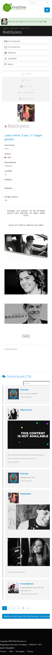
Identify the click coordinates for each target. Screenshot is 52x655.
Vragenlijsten (27, 92)
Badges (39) (28, 98)
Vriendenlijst (14, 41)
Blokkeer (11, 52)
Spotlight (12, 58)
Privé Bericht (13, 47)
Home (5, 28)
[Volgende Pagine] (23, 608)
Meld (10, 64)
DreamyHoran (27, 583)
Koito (10, 21)
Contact (3, 651)
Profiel (27, 74)
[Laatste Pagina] (28, 608)
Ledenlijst (14, 28)
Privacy (30, 651)
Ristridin (24, 389)
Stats (27, 80)
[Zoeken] (47, 2)
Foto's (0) (27, 86)
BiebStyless (25, 493)
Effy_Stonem (26, 409)
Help (11, 651)
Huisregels (20, 651)
